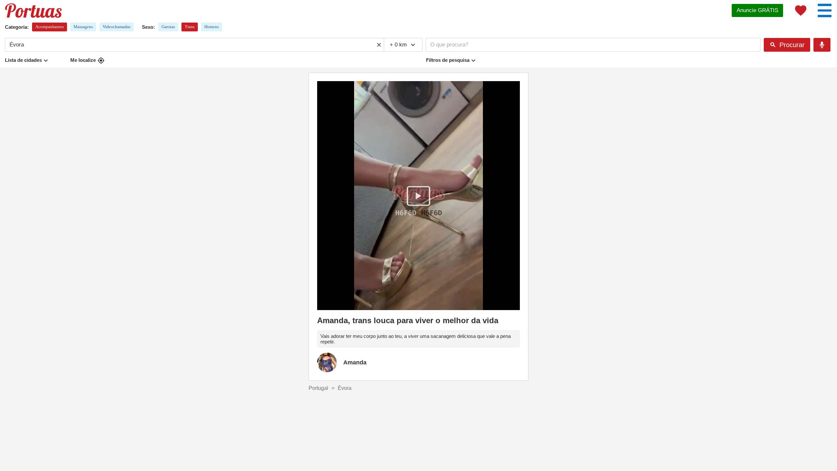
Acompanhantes (49, 26)
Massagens (83, 26)
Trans (190, 26)
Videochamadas (116, 26)
